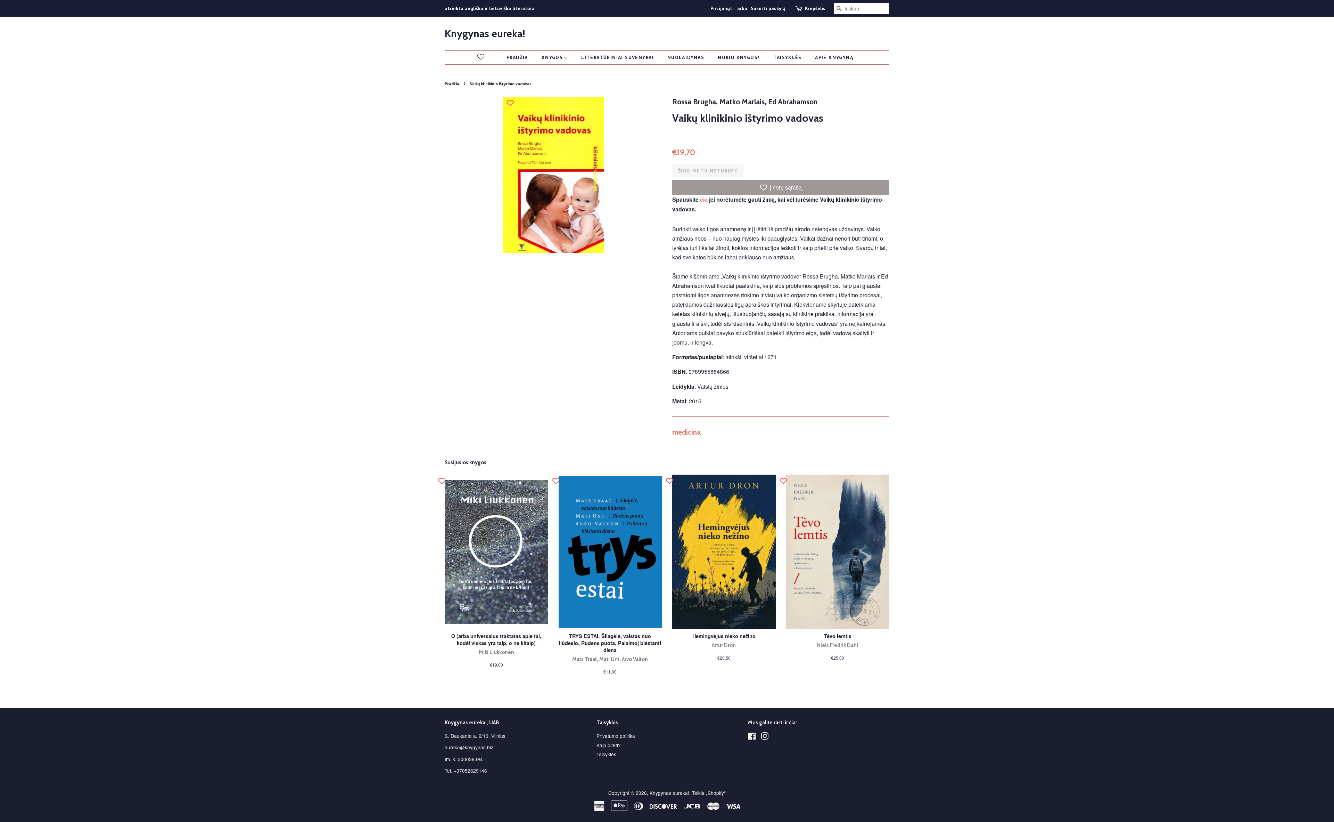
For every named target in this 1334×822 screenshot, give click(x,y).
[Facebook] (752, 737)
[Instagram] (764, 737)
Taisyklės (606, 754)
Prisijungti (722, 8)
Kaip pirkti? (608, 745)
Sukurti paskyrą (768, 8)
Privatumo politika (615, 735)
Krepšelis (815, 8)
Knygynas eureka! (485, 33)
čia (704, 199)
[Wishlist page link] (480, 56)
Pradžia (452, 83)
